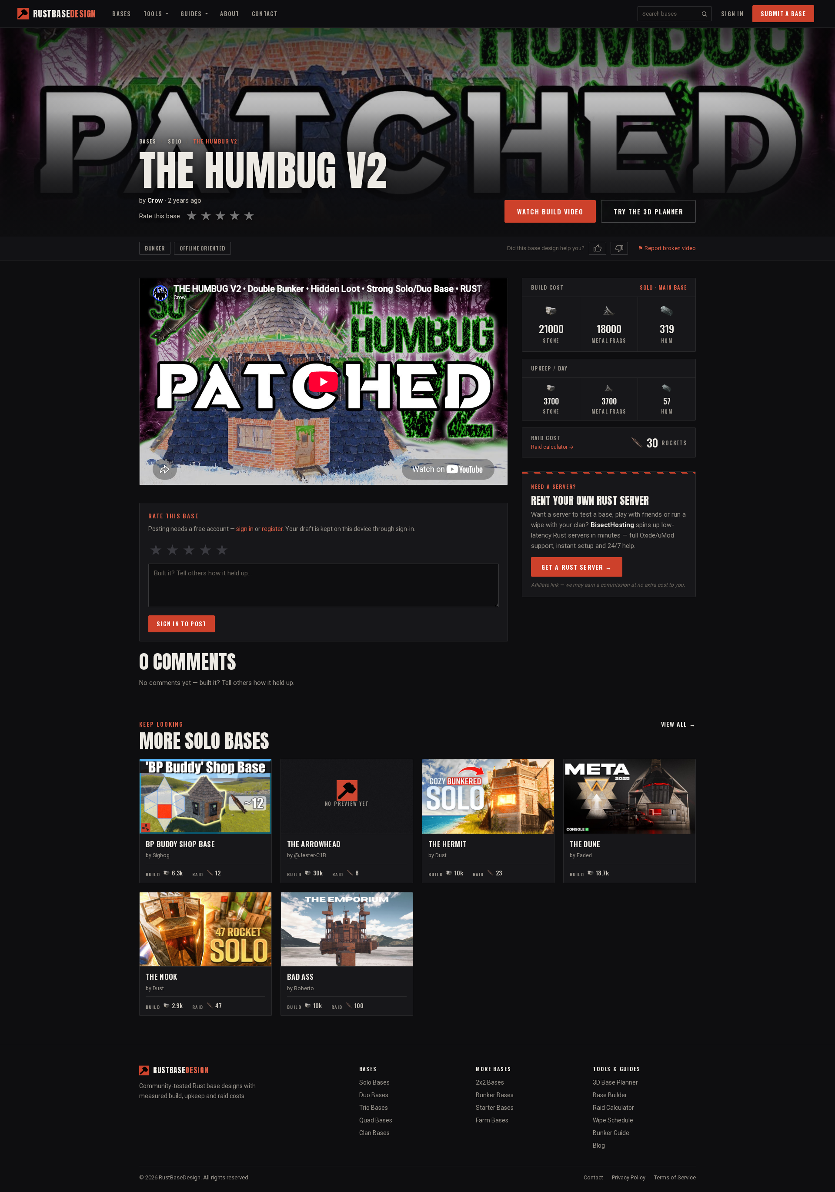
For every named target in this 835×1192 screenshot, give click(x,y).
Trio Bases (373, 1107)
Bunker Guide (611, 1132)
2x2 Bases (490, 1082)
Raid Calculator (613, 1107)
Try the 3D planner (648, 211)
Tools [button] (154, 13)
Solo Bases (374, 1082)
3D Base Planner (615, 1082)
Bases (121, 13)
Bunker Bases (495, 1095)
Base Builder (610, 1095)
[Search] (704, 13)
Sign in (732, 13)
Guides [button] (192, 13)
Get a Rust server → (576, 566)
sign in (245, 528)
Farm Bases (492, 1120)
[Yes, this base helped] (597, 248)
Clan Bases (374, 1132)
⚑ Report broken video (667, 248)
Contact (264, 13)
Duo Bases (373, 1095)
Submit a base (783, 13)
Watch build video (550, 211)
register (272, 528)
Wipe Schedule (613, 1120)
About (230, 13)
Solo (175, 141)
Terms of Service (675, 1177)
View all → (678, 723)
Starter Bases (495, 1107)
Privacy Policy (628, 1177)
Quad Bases (375, 1120)
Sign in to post (182, 623)
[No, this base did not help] (619, 248)
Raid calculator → (552, 447)
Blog (599, 1145)
